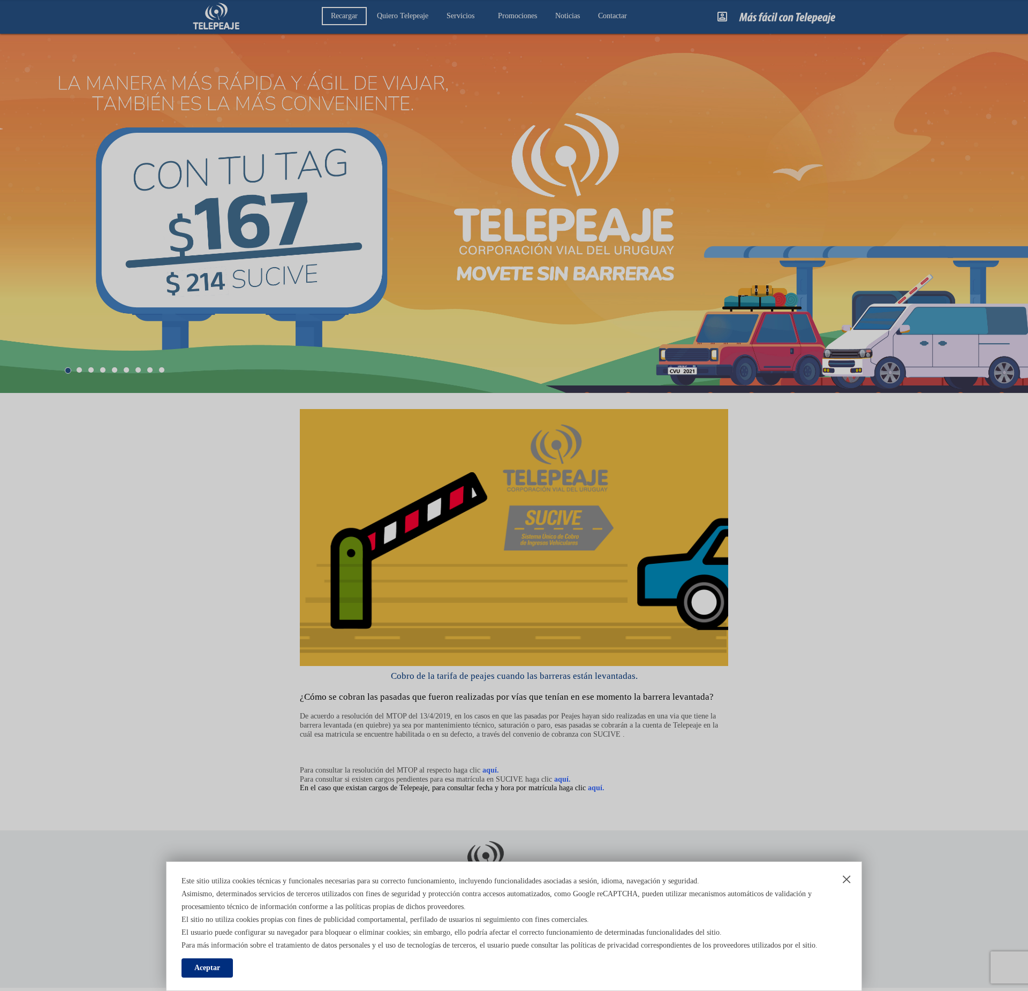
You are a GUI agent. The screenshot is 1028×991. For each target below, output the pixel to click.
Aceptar (207, 968)
